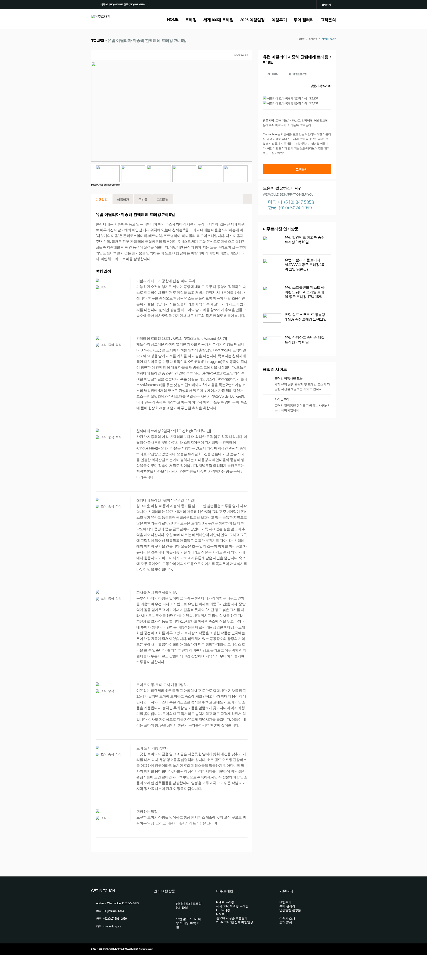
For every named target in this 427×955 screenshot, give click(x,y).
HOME (172, 19)
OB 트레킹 (223, 910)
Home (301, 39)
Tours (313, 39)
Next (250, 173)
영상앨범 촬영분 (290, 910)
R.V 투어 (222, 914)
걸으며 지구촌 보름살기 (231, 918)
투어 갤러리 (304, 20)
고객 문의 (285, 922)
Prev (93, 173)
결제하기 (326, 4)
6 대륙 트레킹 (225, 902)
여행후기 (279, 20)
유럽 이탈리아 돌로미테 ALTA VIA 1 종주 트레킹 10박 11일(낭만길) (304, 264)
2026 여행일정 (252, 20)
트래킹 (191, 20)
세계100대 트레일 (218, 20)
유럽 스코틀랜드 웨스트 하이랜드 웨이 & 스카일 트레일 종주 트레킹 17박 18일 (304, 292)
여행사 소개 (287, 918)
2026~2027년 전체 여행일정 (234, 922)
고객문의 (328, 20)
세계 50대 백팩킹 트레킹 (232, 906)
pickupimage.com (112, 184)
